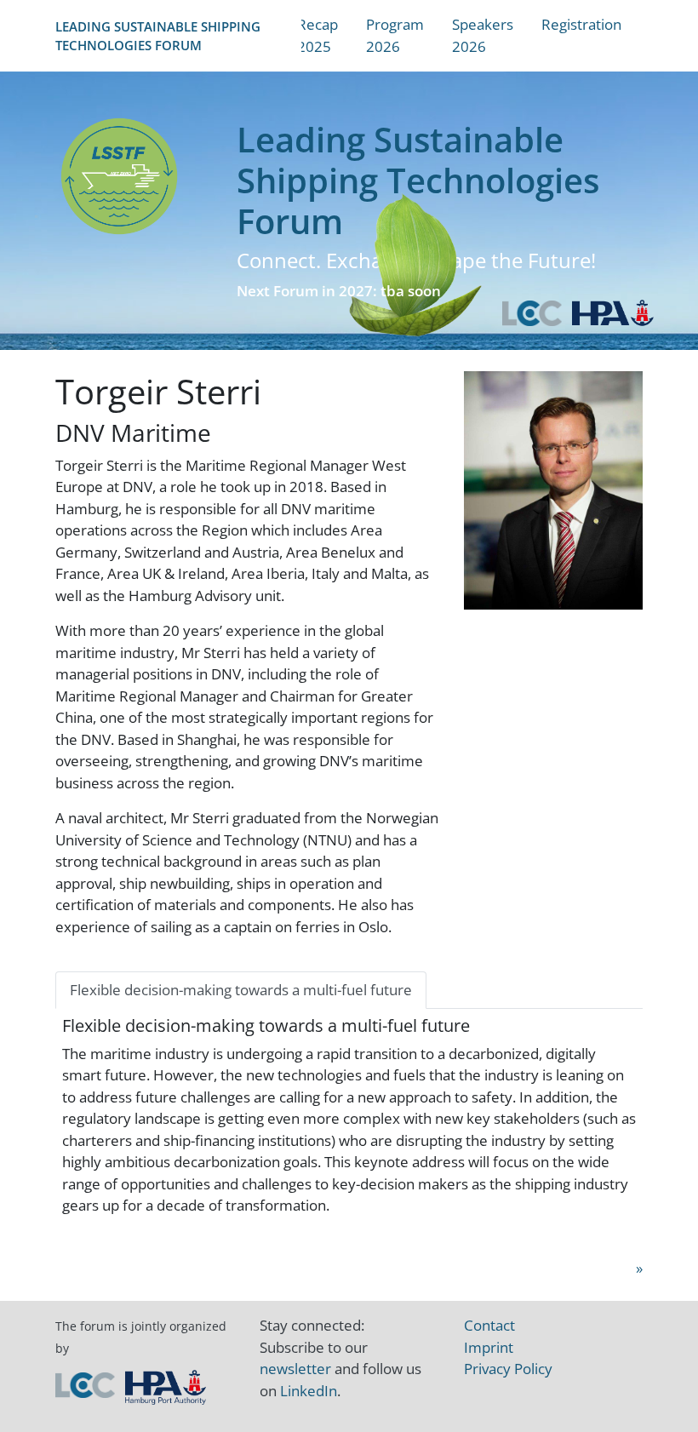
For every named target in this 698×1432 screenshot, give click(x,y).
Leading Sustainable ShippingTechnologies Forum (157, 36)
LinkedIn (308, 1390)
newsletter (295, 1368)
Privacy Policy (508, 1368)
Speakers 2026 (482, 35)
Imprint (488, 1347)
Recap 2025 (317, 35)
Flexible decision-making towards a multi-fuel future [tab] (241, 990)
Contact (489, 1325)
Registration (581, 24)
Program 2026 (395, 35)
